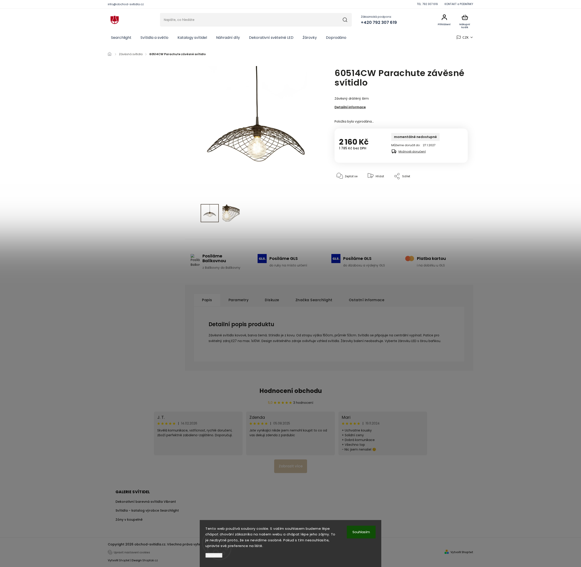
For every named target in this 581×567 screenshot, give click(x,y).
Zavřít (453, 190)
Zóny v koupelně (129, 519)
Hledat (345, 19)
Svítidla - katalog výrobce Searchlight (147, 510)
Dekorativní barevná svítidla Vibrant (146, 501)
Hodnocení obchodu (290, 391)
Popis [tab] (207, 300)
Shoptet (124, 560)
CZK (466, 37)
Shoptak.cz (150, 560)
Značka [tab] (313, 300)
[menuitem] (121, 38)
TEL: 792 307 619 (427, 4)
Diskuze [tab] (272, 300)
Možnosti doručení (412, 151)
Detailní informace (350, 107)
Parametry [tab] (239, 300)
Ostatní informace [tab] (366, 300)
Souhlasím (361, 532)
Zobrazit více (291, 466)
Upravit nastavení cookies (132, 552)
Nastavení (214, 555)
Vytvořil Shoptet (462, 552)
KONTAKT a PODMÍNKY (459, 4)
